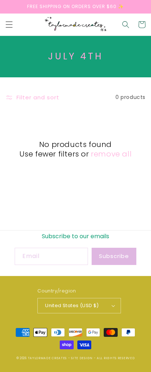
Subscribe (114, 256)
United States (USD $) (72, 305)
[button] (9, 24)
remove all (111, 154)
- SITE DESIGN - (82, 358)
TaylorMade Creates (47, 358)
